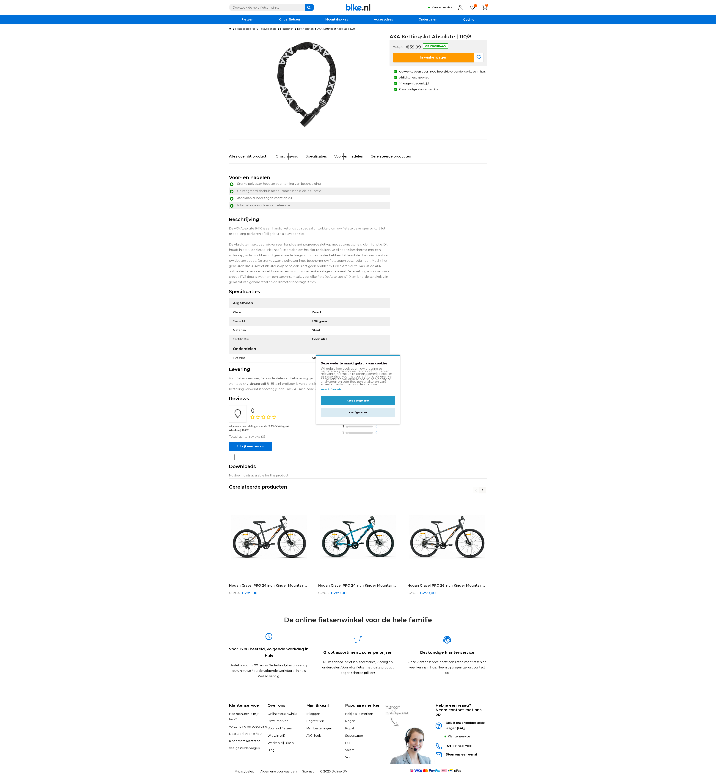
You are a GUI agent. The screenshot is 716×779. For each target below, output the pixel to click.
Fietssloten (286, 28)
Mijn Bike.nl (317, 705)
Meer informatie (331, 389)
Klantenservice (244, 705)
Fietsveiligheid (268, 28)
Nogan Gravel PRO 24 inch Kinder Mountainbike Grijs (269, 585)
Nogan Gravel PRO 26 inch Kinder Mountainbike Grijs (447, 585)
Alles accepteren (358, 400)
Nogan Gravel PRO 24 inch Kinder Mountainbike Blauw (358, 585)
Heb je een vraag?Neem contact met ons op (459, 710)
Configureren (358, 412)
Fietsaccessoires (245, 28)
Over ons (276, 705)
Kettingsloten (305, 28)
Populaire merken (363, 705)
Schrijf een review (250, 446)
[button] (476, 490)
